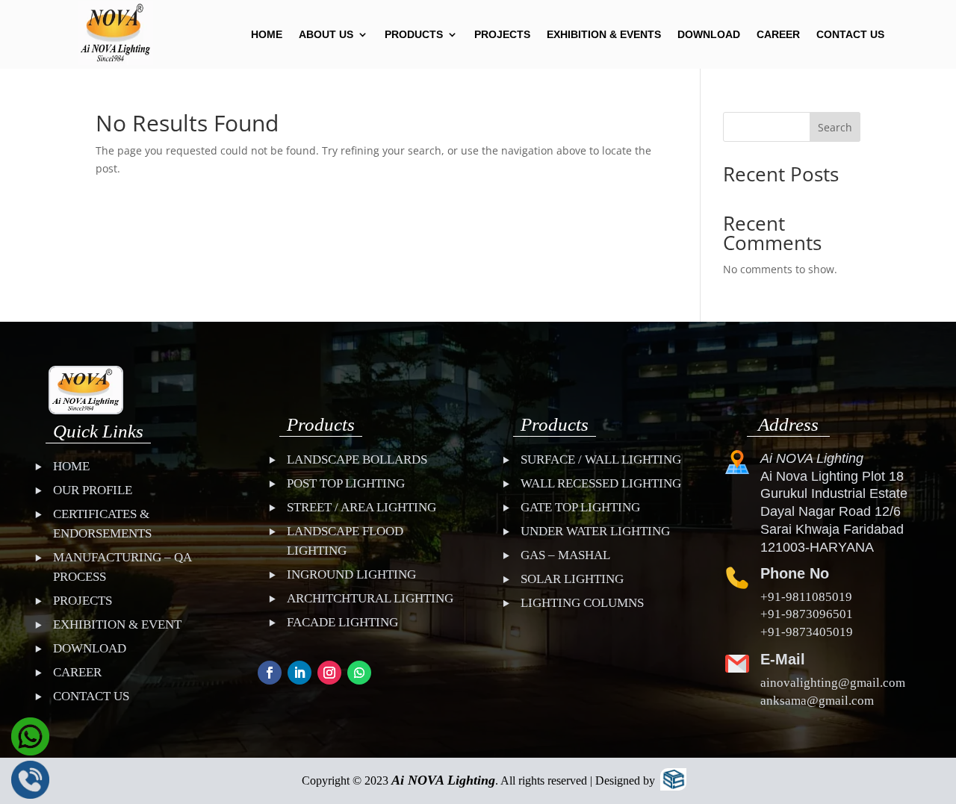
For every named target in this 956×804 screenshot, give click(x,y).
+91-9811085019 (806, 597)
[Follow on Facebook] (270, 673)
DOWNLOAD (708, 34)
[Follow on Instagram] (329, 673)
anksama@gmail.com (817, 701)
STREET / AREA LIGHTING (361, 507)
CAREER (778, 34)
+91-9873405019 (806, 632)
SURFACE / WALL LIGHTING (601, 459)
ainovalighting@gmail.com (832, 683)
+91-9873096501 (806, 614)
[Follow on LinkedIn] (299, 673)
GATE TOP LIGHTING (580, 507)
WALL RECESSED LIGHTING (601, 483)
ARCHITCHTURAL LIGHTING (370, 598)
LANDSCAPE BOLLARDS (357, 459)
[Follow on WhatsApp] (359, 673)
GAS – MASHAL (565, 555)
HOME (266, 34)
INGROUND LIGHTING (351, 574)
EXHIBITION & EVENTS (604, 34)
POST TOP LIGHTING (346, 483)
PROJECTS (502, 34)
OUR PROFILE (92, 490)
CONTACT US (850, 34)
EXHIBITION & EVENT (117, 624)
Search (835, 127)
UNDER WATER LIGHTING (595, 531)
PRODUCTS (414, 34)
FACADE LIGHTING (342, 622)
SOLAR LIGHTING (572, 579)
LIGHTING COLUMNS (582, 603)
